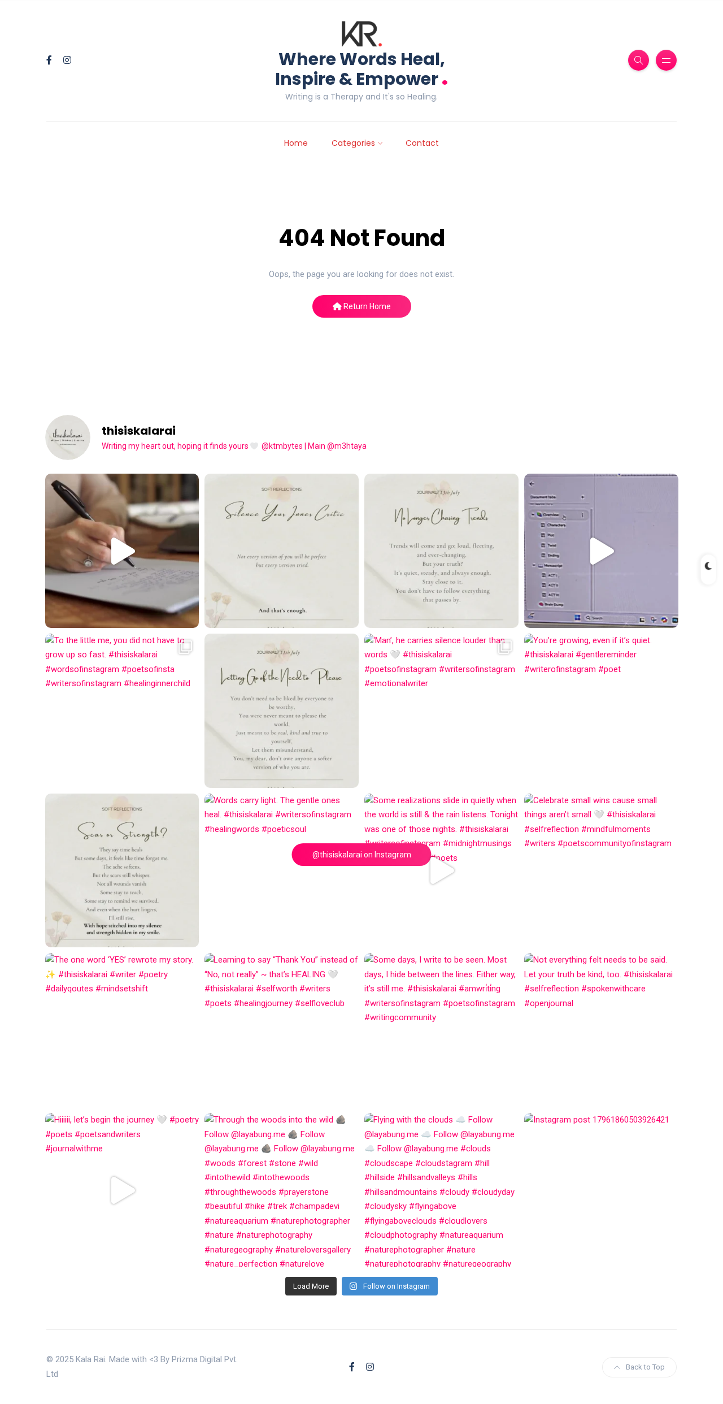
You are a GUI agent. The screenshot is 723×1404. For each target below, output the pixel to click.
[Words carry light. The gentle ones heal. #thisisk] (281, 871)
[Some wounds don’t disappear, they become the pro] (122, 871)
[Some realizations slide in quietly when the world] (441, 871)
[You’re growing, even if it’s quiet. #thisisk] (601, 711)
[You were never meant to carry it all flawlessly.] (281, 551)
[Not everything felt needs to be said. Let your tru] (601, 1030)
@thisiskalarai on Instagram (361, 854)
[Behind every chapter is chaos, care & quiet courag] (122, 551)
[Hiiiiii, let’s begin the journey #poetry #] (122, 1190)
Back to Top (645, 1367)
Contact (422, 143)
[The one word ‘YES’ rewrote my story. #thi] (122, 1030)
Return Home (366, 306)
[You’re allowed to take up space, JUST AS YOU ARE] (281, 711)
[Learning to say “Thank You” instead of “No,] (281, 1030)
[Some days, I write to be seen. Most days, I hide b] (441, 1030)
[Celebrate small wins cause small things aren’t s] (601, 871)
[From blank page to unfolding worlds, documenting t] (601, 551)
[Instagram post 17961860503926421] (601, 1190)
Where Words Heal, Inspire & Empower (361, 69)
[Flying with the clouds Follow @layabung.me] (441, 1190)
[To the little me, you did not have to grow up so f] (122, 711)
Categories (353, 143)
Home (296, 143)
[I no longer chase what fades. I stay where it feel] (441, 551)
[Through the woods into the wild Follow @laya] (281, 1190)
